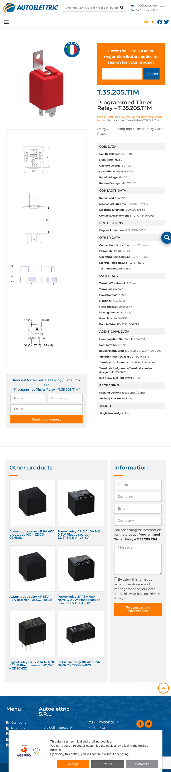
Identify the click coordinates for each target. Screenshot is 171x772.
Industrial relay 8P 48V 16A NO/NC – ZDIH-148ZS (79, 663)
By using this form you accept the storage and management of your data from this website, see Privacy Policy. (137, 588)
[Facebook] (159, 21)
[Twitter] (166, 21)
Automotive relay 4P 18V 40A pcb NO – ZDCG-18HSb (30, 598)
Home (101, 116)
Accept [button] (73, 764)
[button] (6, 22)
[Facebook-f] (140, 724)
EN (146, 22)
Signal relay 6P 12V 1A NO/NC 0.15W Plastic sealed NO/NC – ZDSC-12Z (32, 665)
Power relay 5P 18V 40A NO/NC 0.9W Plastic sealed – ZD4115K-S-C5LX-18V (80, 600)
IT (151, 22)
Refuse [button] (107, 764)
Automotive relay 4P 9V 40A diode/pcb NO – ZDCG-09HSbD (31, 534)
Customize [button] (142, 764)
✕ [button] (157, 735)
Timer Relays (115, 116)
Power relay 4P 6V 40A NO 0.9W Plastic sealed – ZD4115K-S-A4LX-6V (79, 534)
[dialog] (85, 751)
